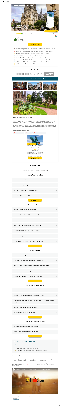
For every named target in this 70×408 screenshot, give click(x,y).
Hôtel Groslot (29, 132)
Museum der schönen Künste (39, 132)
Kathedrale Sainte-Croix (19, 132)
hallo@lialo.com (15, 399)
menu (3, 1)
